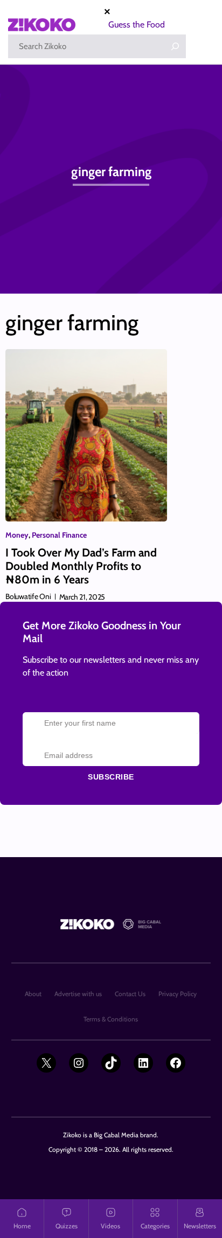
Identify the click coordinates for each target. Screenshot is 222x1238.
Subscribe (111, 777)
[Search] (175, 46)
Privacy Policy (177, 994)
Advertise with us (78, 994)
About (33, 994)
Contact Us (130, 994)
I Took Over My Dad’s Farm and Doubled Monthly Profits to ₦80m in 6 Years (81, 566)
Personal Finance (59, 535)
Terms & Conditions (111, 1019)
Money (17, 535)
